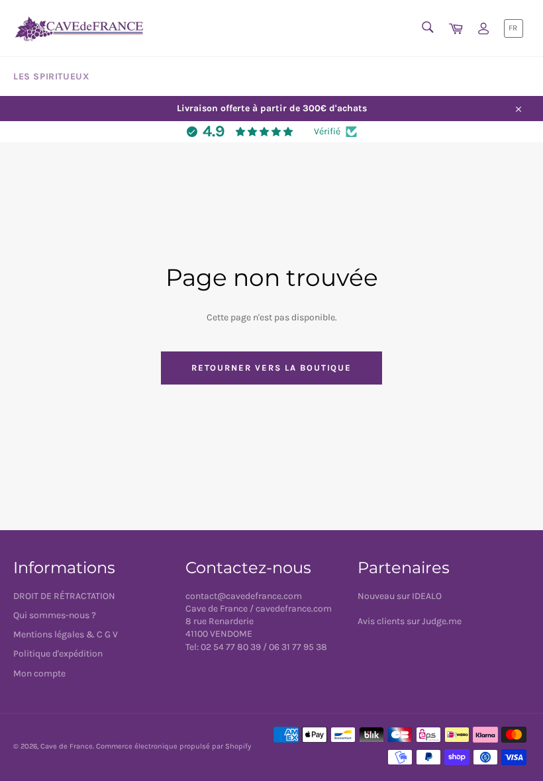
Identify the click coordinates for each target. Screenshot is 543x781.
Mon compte (39, 673)
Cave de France (66, 746)
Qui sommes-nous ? (54, 615)
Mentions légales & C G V (65, 634)
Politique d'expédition (58, 653)
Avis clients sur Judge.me (410, 621)
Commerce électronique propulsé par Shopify (173, 746)
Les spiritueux (51, 76)
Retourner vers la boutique (271, 368)
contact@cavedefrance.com (243, 596)
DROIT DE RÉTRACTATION (64, 596)
